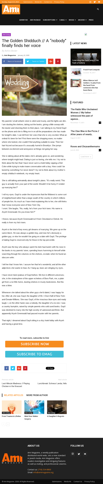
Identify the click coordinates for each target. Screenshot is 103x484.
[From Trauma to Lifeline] (12, 407)
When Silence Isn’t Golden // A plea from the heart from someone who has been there (91, 85)
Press (91, 20)
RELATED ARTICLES (13, 395)
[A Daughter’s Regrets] (57, 407)
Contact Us (48, 2)
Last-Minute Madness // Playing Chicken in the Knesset (16, 384)
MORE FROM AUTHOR (37, 395)
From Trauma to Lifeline (11, 416)
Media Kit (38, 2)
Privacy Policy (59, 2)
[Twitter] (95, 2)
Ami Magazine (10, 55)
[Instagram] (90, 2)
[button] (98, 9)
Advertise (23, 20)
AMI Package (35, 20)
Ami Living (6, 35)
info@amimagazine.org (43, 472)
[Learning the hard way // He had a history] (86, 57)
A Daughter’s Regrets (55, 416)
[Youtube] (99, 2)
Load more (85, 156)
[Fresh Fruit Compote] (76, 72)
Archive (81, 20)
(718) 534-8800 (44, 469)
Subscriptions (49, 20)
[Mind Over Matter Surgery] (34, 407)
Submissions (27, 2)
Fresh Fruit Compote (91, 70)
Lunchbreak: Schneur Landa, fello (52, 383)
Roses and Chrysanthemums (85, 146)
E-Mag (62, 20)
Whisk (71, 20)
